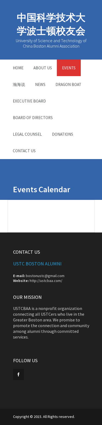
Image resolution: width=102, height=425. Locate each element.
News (40, 84)
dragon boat (68, 84)
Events (69, 67)
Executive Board (29, 101)
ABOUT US (42, 67)
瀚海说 (19, 84)
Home (18, 67)
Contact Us (24, 150)
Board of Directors (33, 117)
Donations (62, 134)
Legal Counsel (27, 134)
